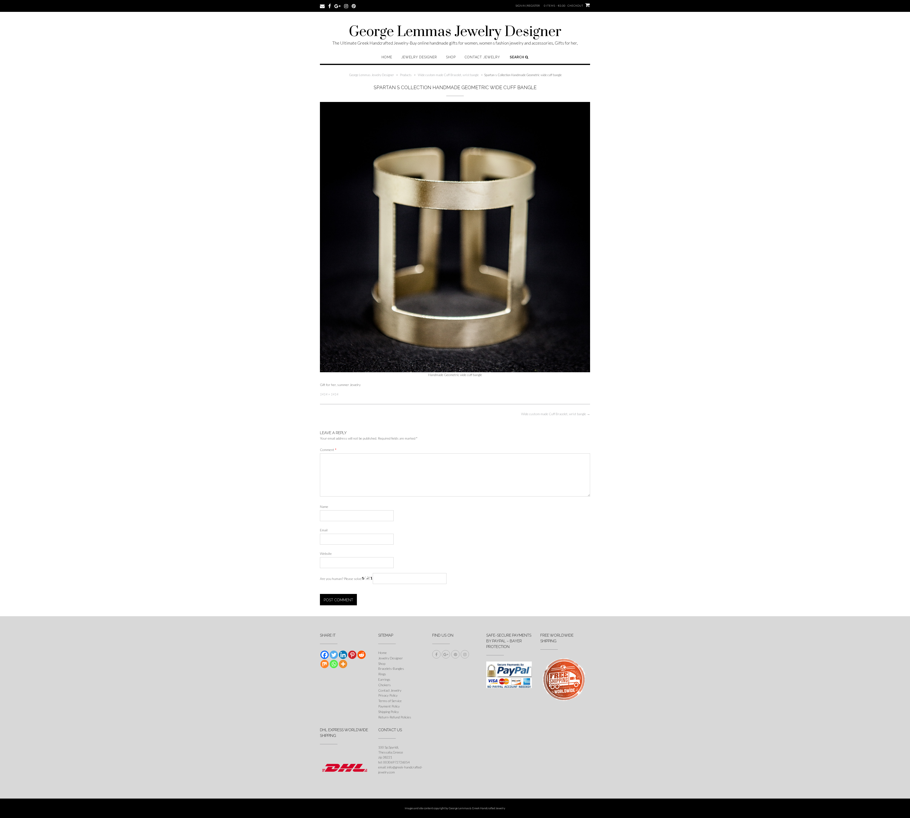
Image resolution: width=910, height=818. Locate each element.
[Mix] (324, 664)
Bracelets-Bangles (391, 668)
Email (324, 530)
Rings (382, 674)
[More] (343, 664)
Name (324, 507)
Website (326, 553)
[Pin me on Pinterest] (354, 6)
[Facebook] (324, 655)
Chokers (384, 685)
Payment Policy (389, 706)
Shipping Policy (388, 712)
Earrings (384, 679)
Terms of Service (390, 701)
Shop (451, 57)
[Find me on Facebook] (329, 6)
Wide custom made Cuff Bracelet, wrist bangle (555, 414)
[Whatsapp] (334, 664)
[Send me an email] (322, 6)
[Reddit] (361, 655)
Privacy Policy (388, 695)
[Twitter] (334, 655)
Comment (328, 450)
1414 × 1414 (329, 394)
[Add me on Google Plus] (337, 6)
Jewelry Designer (419, 57)
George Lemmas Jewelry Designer (455, 32)
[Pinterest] (352, 655)
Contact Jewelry (482, 57)
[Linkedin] (343, 655)
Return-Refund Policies (394, 717)
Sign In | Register (527, 5)
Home (387, 57)
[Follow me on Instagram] (346, 6)
